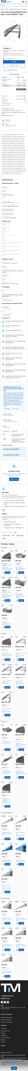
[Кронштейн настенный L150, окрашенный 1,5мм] (21, 854)
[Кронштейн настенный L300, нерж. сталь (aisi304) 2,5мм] (21, 939)
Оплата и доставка (5, 1030)
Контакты (3, 1042)
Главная (2, 9)
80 (3, 232)
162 (4, 248)
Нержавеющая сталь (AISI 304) (10, 263)
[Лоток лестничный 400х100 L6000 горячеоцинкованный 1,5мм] (21, 676)
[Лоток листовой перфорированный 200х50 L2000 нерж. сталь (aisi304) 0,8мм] (7, 589)
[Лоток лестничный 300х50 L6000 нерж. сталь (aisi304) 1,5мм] (7, 676)
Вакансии (3, 1039)
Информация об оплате (8, 115)
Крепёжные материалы (6, 1019)
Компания (3, 1025)
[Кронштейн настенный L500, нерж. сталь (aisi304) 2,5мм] (21, 913)
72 (3, 255)
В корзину (14, 61)
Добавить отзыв (14, 479)
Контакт (3, 1045)
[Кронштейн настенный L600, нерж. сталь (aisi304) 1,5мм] (7, 828)
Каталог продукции (6, 1014)
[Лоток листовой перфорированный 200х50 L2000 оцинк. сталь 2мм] (7, 562)
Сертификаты (4, 1035)
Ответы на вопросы (5, 1037)
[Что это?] (8, 201)
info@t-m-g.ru (5, 998)
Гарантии (3, 1033)
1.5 (3, 236)
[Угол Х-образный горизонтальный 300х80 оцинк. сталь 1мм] (7, 737)
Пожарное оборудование (7, 1022)
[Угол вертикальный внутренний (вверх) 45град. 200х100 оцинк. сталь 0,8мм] (21, 589)
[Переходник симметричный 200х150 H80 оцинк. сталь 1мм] (7, 616)
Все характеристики (6, 105)
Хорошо (14, 1068)
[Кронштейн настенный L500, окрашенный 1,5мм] (7, 854)
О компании (3, 1028)
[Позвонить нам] (26, 2)
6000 (4, 229)
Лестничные (23, 9)
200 (4, 225)
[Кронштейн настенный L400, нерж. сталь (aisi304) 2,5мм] (7, 939)
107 (4, 251)
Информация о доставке (9, 108)
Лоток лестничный (7, 300)
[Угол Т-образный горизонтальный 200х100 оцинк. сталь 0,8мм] (21, 562)
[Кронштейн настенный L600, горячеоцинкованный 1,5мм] (21, 828)
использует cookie (11, 1061)
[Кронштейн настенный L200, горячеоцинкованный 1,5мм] (7, 881)
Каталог (6, 9)
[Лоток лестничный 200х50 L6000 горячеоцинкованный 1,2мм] (7, 704)
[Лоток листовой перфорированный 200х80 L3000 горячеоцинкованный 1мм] (21, 737)
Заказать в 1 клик (14, 65)
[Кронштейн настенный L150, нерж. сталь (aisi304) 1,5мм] (7, 913)
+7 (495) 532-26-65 (7, 996)
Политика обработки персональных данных (16, 1058)
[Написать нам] (23, 2)
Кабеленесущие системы (15, 9)
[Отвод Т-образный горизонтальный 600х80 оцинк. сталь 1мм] (7, 766)
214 (4, 244)
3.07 (4, 240)
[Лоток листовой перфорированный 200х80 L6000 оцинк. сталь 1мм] (7, 648)
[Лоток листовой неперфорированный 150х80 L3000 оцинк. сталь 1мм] (21, 766)
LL (3, 198)
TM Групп (9, 1)
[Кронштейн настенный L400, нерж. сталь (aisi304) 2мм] (7, 966)
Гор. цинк (4, 83)
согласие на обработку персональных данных (11, 1059)
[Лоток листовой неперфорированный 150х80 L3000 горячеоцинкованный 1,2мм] (7, 795)
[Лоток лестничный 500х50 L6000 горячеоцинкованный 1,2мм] (21, 648)
